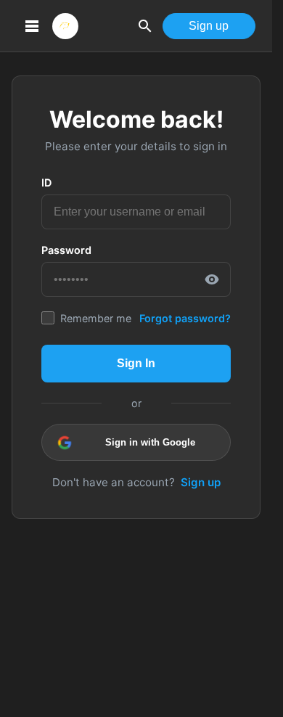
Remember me (95, 318)
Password (66, 250)
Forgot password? (185, 318)
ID (46, 182)
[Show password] (212, 279)
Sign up (209, 26)
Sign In (136, 363)
